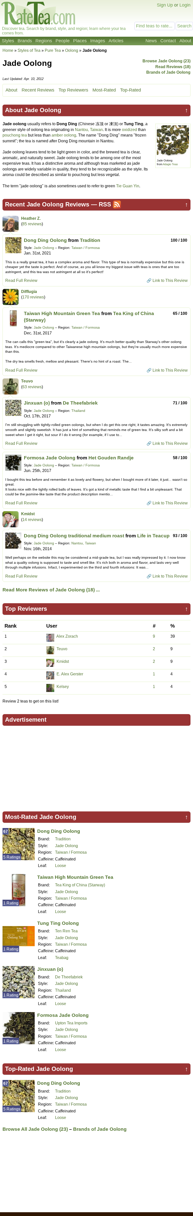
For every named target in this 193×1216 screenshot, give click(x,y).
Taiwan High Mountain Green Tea (62, 313)
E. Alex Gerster (70, 674)
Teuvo (27, 381)
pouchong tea (15, 135)
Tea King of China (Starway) (80, 885)
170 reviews (33, 297)
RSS (105, 204)
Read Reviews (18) (172, 67)
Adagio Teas (170, 164)
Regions (43, 40)
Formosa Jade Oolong (49, 457)
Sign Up (165, 5)
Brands (25, 40)
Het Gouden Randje (111, 457)
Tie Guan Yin (127, 186)
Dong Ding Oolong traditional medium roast (74, 535)
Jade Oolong (44, 248)
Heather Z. (31, 218)
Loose (60, 865)
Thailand (78, 411)
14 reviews (32, 519)
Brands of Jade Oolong (168, 72)
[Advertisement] (96, 766)
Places (80, 40)
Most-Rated (104, 90)
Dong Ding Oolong (45, 240)
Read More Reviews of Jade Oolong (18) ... (51, 589)
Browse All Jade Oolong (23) (35, 1129)
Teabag (61, 958)
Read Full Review (21, 280)
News (151, 40)
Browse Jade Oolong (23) (166, 61)
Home (8, 50)
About (185, 40)
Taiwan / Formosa (85, 248)
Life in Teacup (153, 535)
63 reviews (32, 387)
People (63, 40)
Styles (8, 40)
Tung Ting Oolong (58, 923)
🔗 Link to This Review (167, 280)
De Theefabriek (80, 403)
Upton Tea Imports (71, 1023)
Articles (116, 40)
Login (184, 5)
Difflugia (29, 291)
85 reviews (32, 224)
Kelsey (63, 686)
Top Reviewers (73, 90)
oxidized (129, 129)
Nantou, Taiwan (89, 129)
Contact (168, 40)
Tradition (90, 240)
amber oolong (64, 135)
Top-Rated (130, 90)
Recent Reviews (38, 90)
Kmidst (28, 514)
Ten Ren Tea (66, 931)
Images (97, 40)
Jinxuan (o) (37, 403)
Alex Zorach (67, 636)
